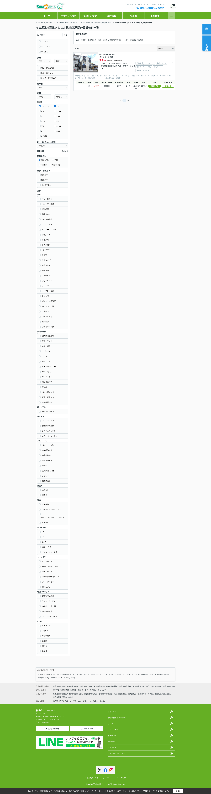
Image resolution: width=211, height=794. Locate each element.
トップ (47, 16)
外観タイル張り (48, 411)
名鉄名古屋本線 (120, 694)
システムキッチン (49, 431)
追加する (168, 86)
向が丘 (104, 690)
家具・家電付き (48, 397)
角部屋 (44, 651)
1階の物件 (46, 636)
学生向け (45, 311)
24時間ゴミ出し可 (49, 606)
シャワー (45, 476)
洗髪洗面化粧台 (48, 471)
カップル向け (47, 316)
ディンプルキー (48, 582)
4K (42, 131)
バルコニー (46, 361)
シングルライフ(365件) (112, 674)
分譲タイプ (46, 260)
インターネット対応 (49, 552)
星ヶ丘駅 (97, 40)
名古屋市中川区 (106, 54)
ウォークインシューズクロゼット (51, 517)
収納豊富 (45, 523)
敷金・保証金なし (48, 68)
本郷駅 (112, 40)
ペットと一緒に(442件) (93, 674)
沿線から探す (90, 16)
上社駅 (105, 40)
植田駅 (83, 40)
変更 (65, 35)
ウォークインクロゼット (51, 509)
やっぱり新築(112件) (46, 678)
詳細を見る (154, 86)
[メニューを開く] (171, 15)
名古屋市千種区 (86, 686)
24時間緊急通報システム (51, 577)
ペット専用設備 (48, 204)
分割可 (44, 255)
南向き (44, 646)
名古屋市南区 (138, 686)
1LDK (59, 111)
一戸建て (44, 52)
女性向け (45, 322)
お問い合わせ (53, 729)
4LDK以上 (45, 136)
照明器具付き (47, 382)
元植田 (81, 690)
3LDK (59, 126)
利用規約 (90, 778)
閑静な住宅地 (47, 219)
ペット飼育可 (47, 199)
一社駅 (125, 40)
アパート (44, 41)
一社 (89, 701)
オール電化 (46, 372)
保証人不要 (46, 235)
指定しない (45, 160)
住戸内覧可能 (47, 611)
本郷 (74, 701)
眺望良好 (45, 270)
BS (43, 537)
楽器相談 (45, 209)
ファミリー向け (48, 327)
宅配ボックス (47, 571)
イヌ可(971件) (43, 674)
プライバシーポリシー (105, 778)
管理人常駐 (46, 265)
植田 (63, 690)
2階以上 (45, 631)
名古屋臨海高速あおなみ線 (111, 66)
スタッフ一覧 (113, 730)
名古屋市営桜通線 (106, 694)
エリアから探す (68, 16)
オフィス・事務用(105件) (65, 678)
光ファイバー (47, 547)
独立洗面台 (46, 481)
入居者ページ (113, 747)
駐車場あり (46, 626)
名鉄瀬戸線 (142, 694)
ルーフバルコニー (49, 367)
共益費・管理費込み (48, 78)
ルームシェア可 (48, 306)
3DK (42, 126)
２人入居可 (46, 245)
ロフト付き (46, 346)
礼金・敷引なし (47, 73)
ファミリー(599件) (57, 674)
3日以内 (44, 165)
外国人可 (45, 296)
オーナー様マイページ (116, 753)
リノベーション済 (49, 230)
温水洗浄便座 (47, 460)
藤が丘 (102, 701)
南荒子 (125, 66)
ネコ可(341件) (128, 674)
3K (58, 121)
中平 (87, 690)
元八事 (92, 690)
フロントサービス (49, 601)
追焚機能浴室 (47, 450)
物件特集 (111, 16)
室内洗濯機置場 (48, 336)
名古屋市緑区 (99, 686)
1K (58, 106)
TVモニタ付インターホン (51, 566)
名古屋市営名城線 (91, 694)
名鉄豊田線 (132, 694)
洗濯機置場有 (47, 402)
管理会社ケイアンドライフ (118, 718)
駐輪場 (44, 387)
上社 (98, 690)
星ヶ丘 (68, 701)
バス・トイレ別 (48, 445)
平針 (58, 690)
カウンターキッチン (49, 436)
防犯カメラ (46, 587)
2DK (58, 116)
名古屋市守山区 (125, 686)
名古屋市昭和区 (169, 686)
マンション (45, 46)
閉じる (178, 791)
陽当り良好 (46, 214)
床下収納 (45, 504)
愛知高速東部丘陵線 (162, 694)
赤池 (84, 701)
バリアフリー (47, 250)
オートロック (47, 561)
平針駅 (90, 40)
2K (42, 116)
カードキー (46, 286)
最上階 (44, 641)
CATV (44, 542)
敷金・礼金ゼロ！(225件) (159, 674)
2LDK (43, 121)
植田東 (74, 690)
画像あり (44, 175)
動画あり (44, 180)
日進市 (147, 686)
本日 (56, 160)
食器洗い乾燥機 (48, 426)
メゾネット (46, 351)
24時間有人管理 (48, 596)
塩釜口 (95, 701)
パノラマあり (46, 185)
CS (43, 532)
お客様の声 (112, 736)
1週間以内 (56, 165)
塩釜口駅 (133, 40)
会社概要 (155, 16)
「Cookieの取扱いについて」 (146, 791)
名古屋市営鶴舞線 (60, 694)
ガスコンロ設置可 (49, 301)
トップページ (113, 712)
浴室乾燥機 (46, 455)
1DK (42, 111)
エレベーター (47, 377)
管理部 (133, 16)
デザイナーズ (47, 224)
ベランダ (45, 356)
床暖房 (44, 495)
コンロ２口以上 (48, 421)
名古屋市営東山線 (75, 694)
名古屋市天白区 (59, 686)
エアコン (45, 490)
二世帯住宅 (46, 276)
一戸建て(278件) (142, 674)
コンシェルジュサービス (51, 616)
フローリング (47, 341)
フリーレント (47, 281)
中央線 (150, 694)
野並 (68, 690)
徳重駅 (140, 40)
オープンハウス (48, 291)
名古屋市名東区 (73, 686)
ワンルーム (45, 106)
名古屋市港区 (156, 686)
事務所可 (45, 240)
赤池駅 (118, 40)
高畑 (113, 54)
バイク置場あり (48, 392)
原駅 (77, 40)
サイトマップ (121, 778)
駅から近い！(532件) (74, 674)
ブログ (110, 724)
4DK (58, 131)
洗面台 (44, 466)
